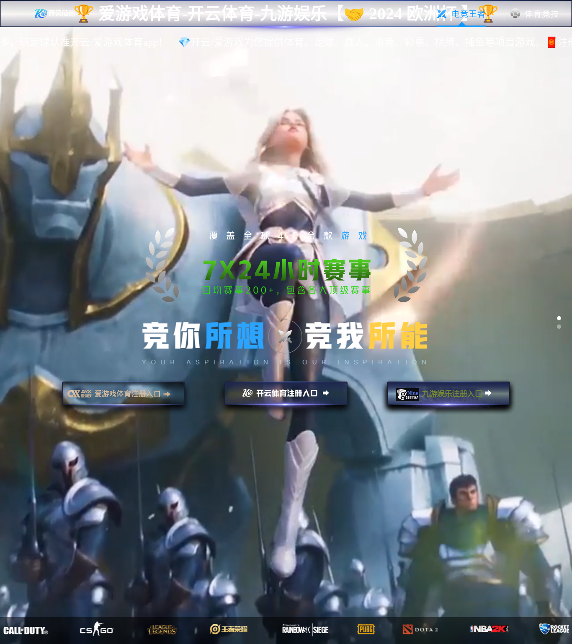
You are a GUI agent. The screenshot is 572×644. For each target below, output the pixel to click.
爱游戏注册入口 (123, 397)
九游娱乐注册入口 (448, 397)
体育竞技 (534, 14)
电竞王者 (461, 14)
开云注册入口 (286, 397)
